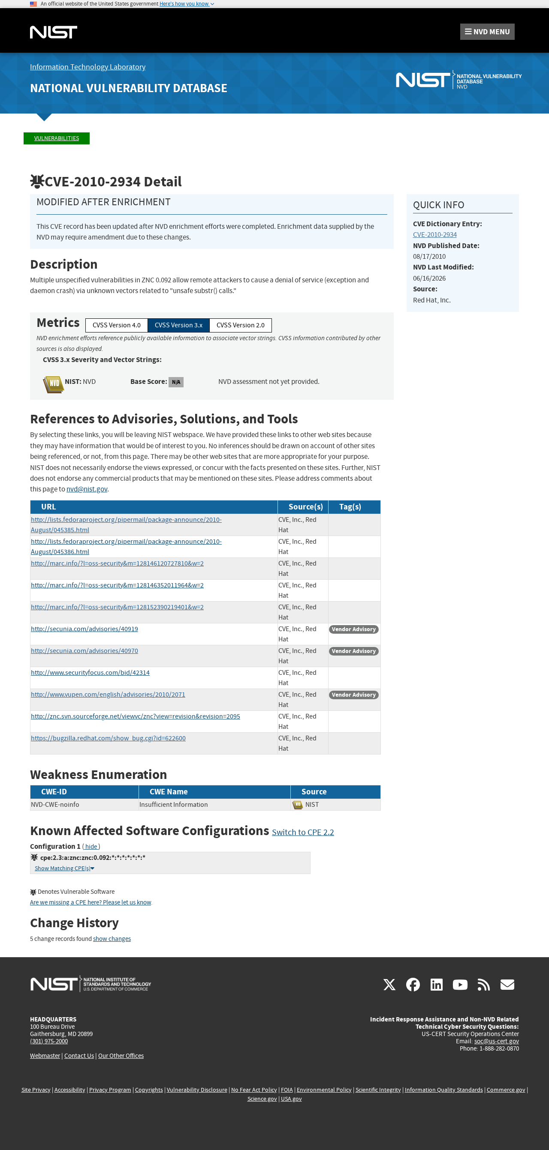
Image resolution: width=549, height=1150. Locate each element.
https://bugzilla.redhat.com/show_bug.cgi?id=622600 (108, 738)
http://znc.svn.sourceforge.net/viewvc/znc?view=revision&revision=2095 (135, 716)
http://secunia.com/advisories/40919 (84, 629)
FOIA (287, 1090)
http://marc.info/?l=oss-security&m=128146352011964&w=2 (117, 585)
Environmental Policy (324, 1090)
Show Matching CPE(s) (62, 868)
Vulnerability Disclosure (197, 1090)
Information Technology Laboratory (87, 67)
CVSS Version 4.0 (117, 325)
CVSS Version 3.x (178, 325)
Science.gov (262, 1099)
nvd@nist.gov (86, 489)
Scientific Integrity (378, 1090)
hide (91, 847)
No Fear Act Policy (254, 1090)
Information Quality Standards (444, 1090)
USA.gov (291, 1099)
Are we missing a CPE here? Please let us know (90, 902)
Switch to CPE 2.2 (303, 832)
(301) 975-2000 (49, 1041)
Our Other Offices (121, 1056)
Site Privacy (36, 1090)
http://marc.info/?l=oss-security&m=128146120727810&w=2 (117, 563)
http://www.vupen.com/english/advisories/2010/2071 (108, 694)
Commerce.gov (506, 1090)
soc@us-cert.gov (496, 1041)
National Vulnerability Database (128, 88)
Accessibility (69, 1090)
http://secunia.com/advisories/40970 (84, 651)
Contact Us (79, 1055)
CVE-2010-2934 (435, 234)
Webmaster (45, 1055)
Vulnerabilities (56, 138)
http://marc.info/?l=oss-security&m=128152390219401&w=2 (117, 607)
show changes (112, 939)
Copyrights (149, 1090)
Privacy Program (110, 1090)
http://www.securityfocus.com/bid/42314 (90, 672)
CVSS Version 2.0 (241, 325)
